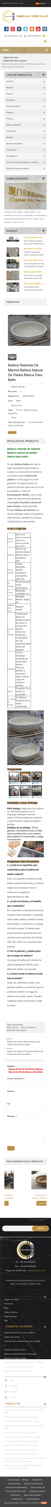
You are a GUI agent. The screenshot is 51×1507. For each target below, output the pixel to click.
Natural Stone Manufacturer (16, 1487)
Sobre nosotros (11, 1312)
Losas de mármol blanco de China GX (21, 1441)
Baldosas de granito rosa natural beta (21, 1417)
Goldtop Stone (17, 1499)
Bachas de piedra (14, 143)
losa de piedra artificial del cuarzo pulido (22, 1341)
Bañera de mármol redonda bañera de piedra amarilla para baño (25, 1052)
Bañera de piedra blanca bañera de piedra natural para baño (23, 1043)
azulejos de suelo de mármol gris (19, 1367)
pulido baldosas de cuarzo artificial (19, 1332)
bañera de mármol (28, 1028)
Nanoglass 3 (12, 156)
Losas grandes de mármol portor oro (20, 1449)
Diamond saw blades (37, 1491)
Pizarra (9, 119)
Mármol (9, 87)
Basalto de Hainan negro (15, 1358)
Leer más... (25, 1203)
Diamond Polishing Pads (33, 1484)
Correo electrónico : (16, 1079)
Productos (8, 1304)
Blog (6, 1308)
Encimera (10, 100)
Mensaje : (12, 1116)
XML (6, 1321)
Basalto (9, 137)
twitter (12, 1380)
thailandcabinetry (32, 1499)
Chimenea (11, 131)
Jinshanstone (15, 1495)
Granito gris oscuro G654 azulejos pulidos (23, 1437)
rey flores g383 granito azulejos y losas (21, 1421)
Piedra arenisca (13, 106)
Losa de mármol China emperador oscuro (23, 1454)
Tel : (9, 1104)
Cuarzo (9, 94)
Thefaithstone (37, 1480)
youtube (12, 1397)
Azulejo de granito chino (15, 1349)
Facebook (13, 1386)
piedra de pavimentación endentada (20, 1354)
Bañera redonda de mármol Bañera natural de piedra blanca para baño (26, 1070)
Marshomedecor (14, 1484)
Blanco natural (12, 1028)
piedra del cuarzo (12, 1337)
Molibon (25, 1480)
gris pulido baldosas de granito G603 (20, 1432)
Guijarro (10, 112)
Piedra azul (11, 150)
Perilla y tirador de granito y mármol (22, 162)
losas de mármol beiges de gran (18, 1371)
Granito (9, 81)
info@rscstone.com (14, 36)
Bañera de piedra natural (15, 61)
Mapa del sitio (10, 1316)
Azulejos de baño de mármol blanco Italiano (23, 1362)
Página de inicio (11, 57)
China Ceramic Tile (37, 1487)
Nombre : (11, 1091)
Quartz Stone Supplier (32, 1495)
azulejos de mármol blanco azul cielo (20, 1445)
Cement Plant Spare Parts (16, 1491)
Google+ (13, 1391)
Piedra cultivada (13, 125)
